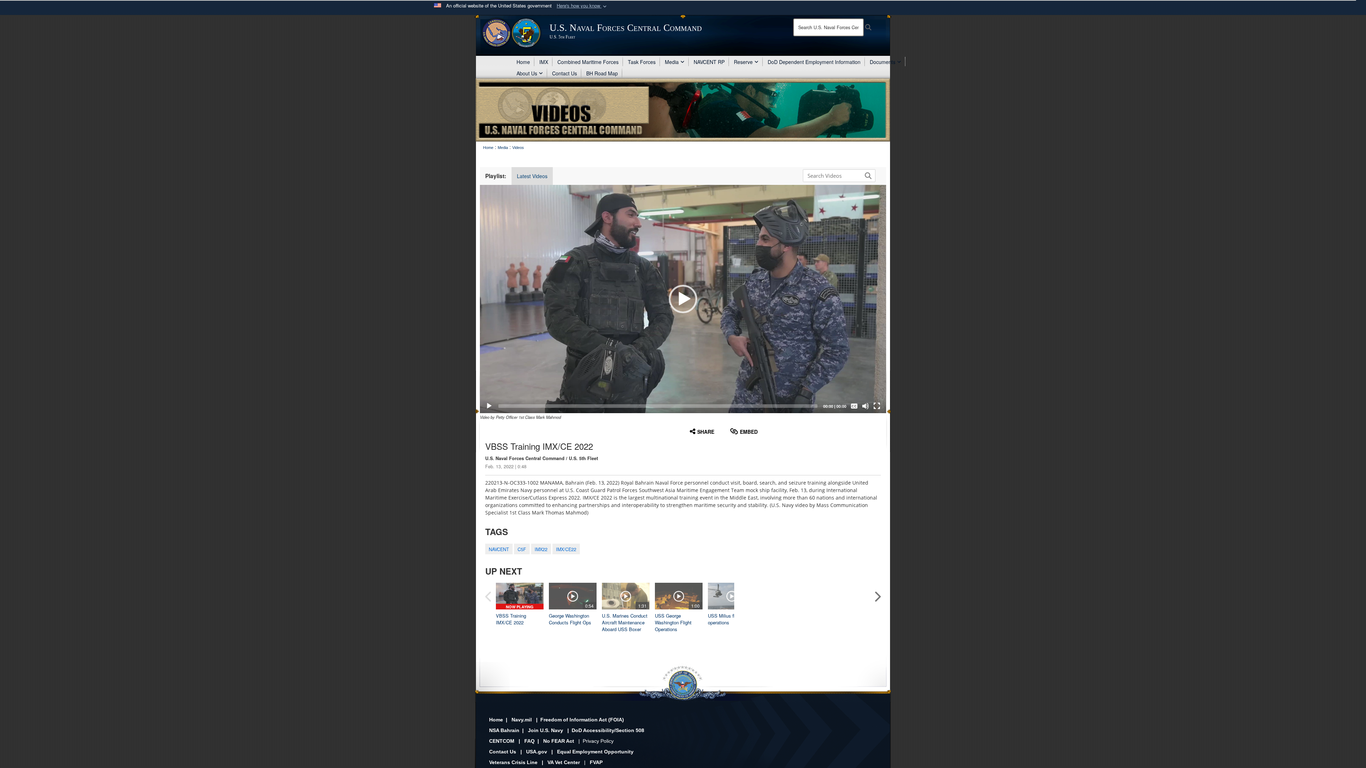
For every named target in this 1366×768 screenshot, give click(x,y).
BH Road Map (602, 73)
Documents (882, 61)
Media (672, 61)
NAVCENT (499, 549)
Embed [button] (749, 431)
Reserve (743, 61)
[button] (582, 6)
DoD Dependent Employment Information (814, 61)
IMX (543, 61)
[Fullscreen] (876, 406)
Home (523, 61)
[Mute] (865, 406)
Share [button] (705, 431)
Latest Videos (532, 176)
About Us (527, 73)
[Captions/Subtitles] (854, 406)
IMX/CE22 (566, 549)
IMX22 (541, 549)
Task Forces (642, 61)
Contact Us (564, 73)
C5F (522, 549)
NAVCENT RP (709, 61)
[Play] (489, 406)
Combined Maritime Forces (588, 61)
